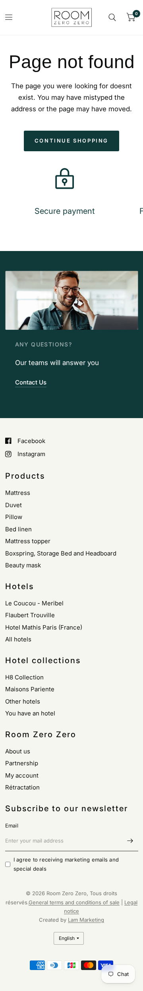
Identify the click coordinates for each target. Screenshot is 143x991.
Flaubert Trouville (30, 615)
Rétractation (22, 787)
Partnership (21, 763)
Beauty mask (23, 565)
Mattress (17, 492)
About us (17, 751)
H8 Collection (24, 677)
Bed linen (18, 529)
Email (11, 825)
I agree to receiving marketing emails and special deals (66, 864)
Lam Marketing (86, 920)
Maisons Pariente (29, 689)
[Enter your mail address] (130, 841)
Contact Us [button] (30, 382)
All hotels (18, 639)
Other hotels (22, 701)
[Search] (112, 17)
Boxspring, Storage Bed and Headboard (60, 553)
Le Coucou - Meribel (34, 603)
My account (22, 775)
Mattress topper (27, 541)
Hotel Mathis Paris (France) (43, 627)
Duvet (13, 505)
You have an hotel (30, 713)
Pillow (13, 517)
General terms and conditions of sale (74, 902)
